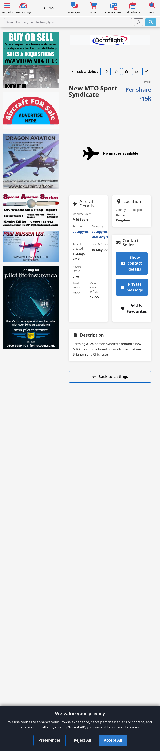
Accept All (113, 740)
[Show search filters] (138, 22)
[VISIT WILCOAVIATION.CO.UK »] (31, 60)
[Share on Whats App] (116, 71)
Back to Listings (87, 71)
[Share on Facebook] (126, 71)
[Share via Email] (136, 71)
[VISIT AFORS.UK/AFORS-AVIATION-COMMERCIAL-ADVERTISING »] (31, 110)
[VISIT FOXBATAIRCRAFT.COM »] (31, 161)
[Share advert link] (146, 71)
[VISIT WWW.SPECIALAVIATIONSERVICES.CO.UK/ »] (31, 210)
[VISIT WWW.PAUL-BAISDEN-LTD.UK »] (31, 246)
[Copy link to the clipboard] (106, 71)
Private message (134, 287)
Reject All (82, 740)
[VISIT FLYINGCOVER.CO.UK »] (31, 307)
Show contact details (135, 263)
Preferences (49, 740)
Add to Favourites (137, 308)
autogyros (81, 231)
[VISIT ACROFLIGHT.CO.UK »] (110, 40)
